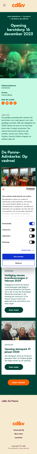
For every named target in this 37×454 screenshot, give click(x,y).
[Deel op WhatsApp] (15, 103)
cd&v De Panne (10, 401)
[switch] (32, 229)
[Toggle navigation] (4, 5)
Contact (18, 437)
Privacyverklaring (13, 448)
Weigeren (18, 263)
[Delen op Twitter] (3, 103)
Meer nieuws (18, 382)
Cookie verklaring (24, 448)
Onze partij (18, 430)
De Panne (26, 16)
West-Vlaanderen (14, 16)
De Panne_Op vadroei (19, 19)
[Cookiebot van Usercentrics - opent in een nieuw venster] (26, 189)
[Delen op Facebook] (7, 103)
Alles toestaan (18, 256)
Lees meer (14, 310)
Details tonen (26, 250)
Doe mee (18, 433)
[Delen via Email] (11, 103)
